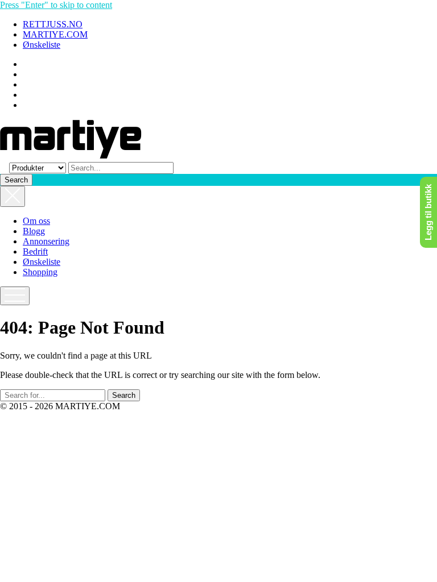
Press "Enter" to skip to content (56, 5)
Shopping (40, 272)
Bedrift (35, 251)
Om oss (36, 221)
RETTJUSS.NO (53, 24)
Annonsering (46, 241)
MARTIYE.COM (55, 34)
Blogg (34, 231)
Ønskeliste (41, 44)
